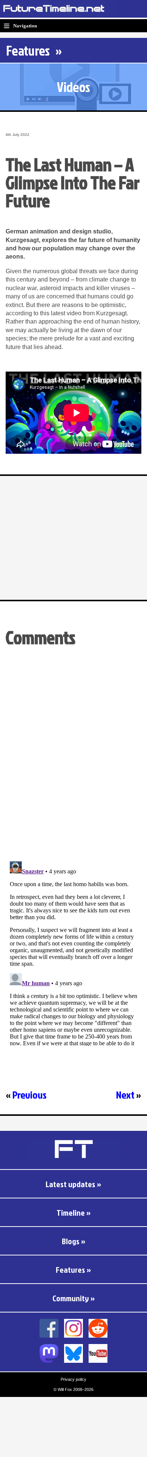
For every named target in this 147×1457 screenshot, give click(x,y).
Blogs (71, 1241)
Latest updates (70, 1184)
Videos (73, 86)
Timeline (71, 1212)
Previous (29, 1094)
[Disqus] (73, 758)
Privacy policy (73, 1379)
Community (70, 1298)
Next (125, 1094)
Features (28, 50)
